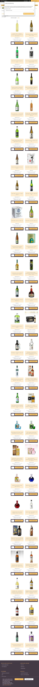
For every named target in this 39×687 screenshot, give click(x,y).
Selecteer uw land (8, 8)
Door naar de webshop (29, 13)
